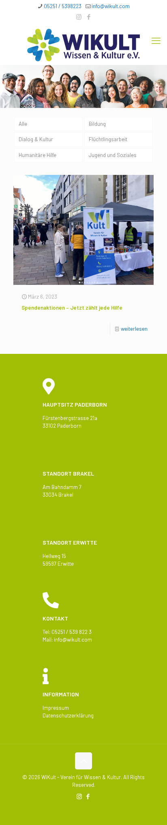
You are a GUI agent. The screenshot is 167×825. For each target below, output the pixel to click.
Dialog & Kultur (36, 139)
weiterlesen (134, 328)
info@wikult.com (111, 6)
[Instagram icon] (79, 16)
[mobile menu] (156, 40)
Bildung (97, 124)
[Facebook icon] (89, 16)
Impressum (56, 707)
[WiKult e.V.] (83, 44)
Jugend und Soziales (113, 155)
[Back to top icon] (83, 760)
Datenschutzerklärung (68, 715)
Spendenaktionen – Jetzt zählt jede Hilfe (71, 307)
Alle (23, 124)
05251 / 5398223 (62, 6)
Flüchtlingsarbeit (108, 139)
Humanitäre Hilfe (37, 155)
